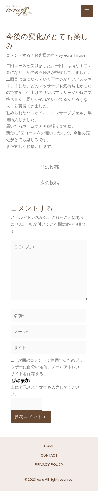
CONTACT (49, 455)
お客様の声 (44, 55)
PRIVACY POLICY (49, 464)
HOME (49, 446)
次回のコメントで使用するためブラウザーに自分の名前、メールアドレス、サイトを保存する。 (47, 367)
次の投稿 (49, 182)
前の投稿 (49, 167)
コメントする (18, 55)
